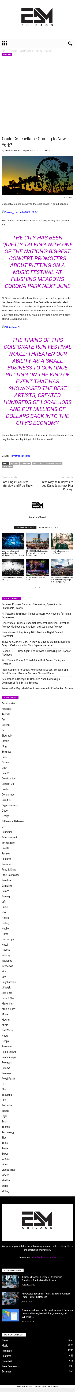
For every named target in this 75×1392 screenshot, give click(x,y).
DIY (4, 826)
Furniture (6, 880)
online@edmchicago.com (44, 1257)
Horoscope (8, 939)
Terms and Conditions (46, 1386)
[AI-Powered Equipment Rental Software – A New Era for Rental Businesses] (10, 1298)
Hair (4, 912)
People (6, 1041)
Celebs (5, 773)
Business (6, 751)
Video (5, 1164)
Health (5, 917)
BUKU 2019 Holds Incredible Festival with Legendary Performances (37, 553)
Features (13, 51)
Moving (6, 1019)
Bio (3, 730)
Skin (4, 1100)
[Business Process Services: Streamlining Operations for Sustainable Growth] (10, 1281)
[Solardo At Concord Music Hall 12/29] (13, 567)
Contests (7, 789)
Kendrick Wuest (13, 150)
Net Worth (7, 1030)
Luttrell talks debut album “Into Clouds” (61, 552)
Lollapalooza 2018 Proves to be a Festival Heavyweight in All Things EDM (62, 580)
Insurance (7, 960)
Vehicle (6, 1159)
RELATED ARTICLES (25, 527)
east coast (38, 463)
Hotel (5, 944)
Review (6, 1068)
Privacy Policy (24, 1386)
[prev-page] (35, 588)
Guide (5, 907)
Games (5, 891)
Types (5, 1153)
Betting (6, 725)
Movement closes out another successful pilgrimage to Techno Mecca (13, 553)
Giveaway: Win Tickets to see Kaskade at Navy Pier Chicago (57, 485)
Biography (7, 735)
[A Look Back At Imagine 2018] (37, 567)
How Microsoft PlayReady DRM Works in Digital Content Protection (32, 634)
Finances (6, 864)
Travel (5, 1148)
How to (6, 950)
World (5, 1185)
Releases (7, 1062)
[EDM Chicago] (37, 19)
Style (4, 1116)
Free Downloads (11, 875)
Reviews (6, 1073)
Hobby (5, 928)
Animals (6, 714)
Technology (8, 1132)
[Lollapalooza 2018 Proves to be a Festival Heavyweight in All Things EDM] (62, 567)
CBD (4, 767)
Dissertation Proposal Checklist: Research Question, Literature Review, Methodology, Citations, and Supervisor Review (35, 624)
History (6, 923)
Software (7, 1105)
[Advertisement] (37, 97)
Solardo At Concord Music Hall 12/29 (12, 579)
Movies (6, 1014)
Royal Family (8, 1078)
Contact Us (8, 783)
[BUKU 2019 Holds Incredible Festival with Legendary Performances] (37, 541)
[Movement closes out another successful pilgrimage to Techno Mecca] (13, 541)
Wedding (6, 1180)
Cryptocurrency (10, 805)
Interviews (7, 966)
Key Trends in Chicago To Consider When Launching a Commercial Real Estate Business (31, 680)
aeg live (14, 463)
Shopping (7, 1094)
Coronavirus (8, 794)
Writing (5, 1191)
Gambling (7, 885)
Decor (5, 810)
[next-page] (39, 588)
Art (3, 719)
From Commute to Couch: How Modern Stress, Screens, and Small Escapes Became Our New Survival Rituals (35, 671)
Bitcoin (5, 741)
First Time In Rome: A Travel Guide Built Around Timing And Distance (34, 662)
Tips (4, 1137)
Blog (4, 746)
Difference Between (13, 821)
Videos (5, 1175)
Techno (6, 1127)
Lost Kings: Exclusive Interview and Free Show (17, 483)
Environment (8, 842)
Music (5, 1025)
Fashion (6, 853)
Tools (5, 1143)
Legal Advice (9, 982)
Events (5, 848)
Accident (7, 708)
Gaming (6, 896)
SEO (4, 1084)
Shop (4, 1089)
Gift (4, 901)
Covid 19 (6, 800)
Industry (6, 955)
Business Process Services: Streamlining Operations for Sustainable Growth (32, 606)
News (5, 1035)
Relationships (9, 1057)
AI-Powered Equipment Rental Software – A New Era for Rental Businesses (36, 615)
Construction (9, 778)
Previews (7, 1046)
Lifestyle (6, 987)
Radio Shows (9, 1051)
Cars (4, 757)
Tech (4, 1121)
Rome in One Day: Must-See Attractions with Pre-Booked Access (37, 688)
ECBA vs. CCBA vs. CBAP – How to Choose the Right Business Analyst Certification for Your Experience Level (36, 643)
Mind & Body (9, 1009)
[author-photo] (37, 505)
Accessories (8, 703)
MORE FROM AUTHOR (49, 527)
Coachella (25, 463)
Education (7, 832)
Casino (5, 762)
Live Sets (7, 993)
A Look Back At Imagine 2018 (35, 579)
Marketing (7, 1003)
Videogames (8, 1169)
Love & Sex (8, 998)
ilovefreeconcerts (20, 455)
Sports (5, 1110)
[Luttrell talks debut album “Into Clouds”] (62, 541)
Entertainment (9, 837)
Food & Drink (9, 869)
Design (5, 816)
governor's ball (53, 463)
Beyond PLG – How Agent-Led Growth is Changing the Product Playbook (36, 652)
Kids (4, 971)
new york (7, 466)
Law (4, 976)
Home (4, 51)
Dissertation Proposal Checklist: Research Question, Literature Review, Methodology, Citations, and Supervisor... (47, 1313)
